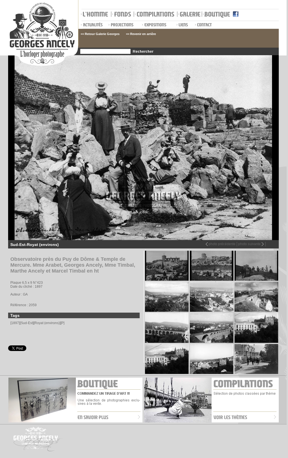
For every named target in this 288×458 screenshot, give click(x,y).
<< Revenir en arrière (141, 34)
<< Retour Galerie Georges (100, 34)
